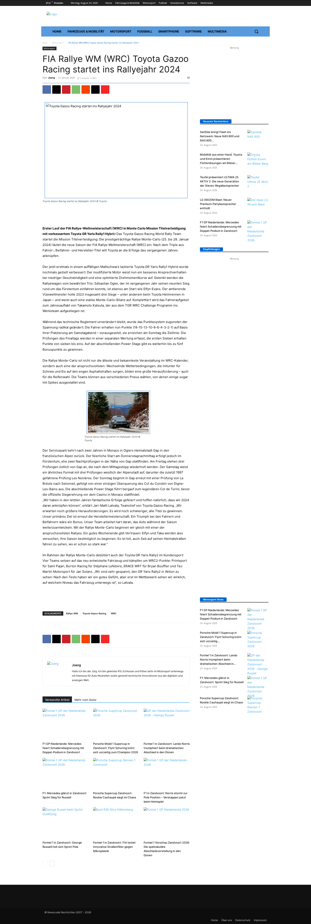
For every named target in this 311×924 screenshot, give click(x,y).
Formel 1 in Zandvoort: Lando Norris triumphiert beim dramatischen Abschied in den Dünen (167, 748)
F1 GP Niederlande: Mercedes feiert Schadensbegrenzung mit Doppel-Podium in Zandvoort (63, 748)
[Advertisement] (116, 215)
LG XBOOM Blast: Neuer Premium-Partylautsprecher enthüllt (218, 204)
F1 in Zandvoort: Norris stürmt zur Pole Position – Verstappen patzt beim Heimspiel (165, 797)
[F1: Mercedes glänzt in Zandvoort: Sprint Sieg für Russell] (66, 774)
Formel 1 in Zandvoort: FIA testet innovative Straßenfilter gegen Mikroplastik (114, 847)
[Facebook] (47, 89)
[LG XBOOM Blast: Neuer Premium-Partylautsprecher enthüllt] (257, 205)
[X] (56, 89)
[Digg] (95, 89)
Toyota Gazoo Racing (94, 613)
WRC (113, 613)
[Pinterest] (66, 89)
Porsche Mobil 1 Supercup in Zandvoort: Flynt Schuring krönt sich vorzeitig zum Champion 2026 (115, 748)
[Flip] (105, 89)
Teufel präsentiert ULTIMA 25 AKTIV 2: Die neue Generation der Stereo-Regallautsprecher (219, 181)
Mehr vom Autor (85, 699)
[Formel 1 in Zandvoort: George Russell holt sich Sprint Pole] (66, 823)
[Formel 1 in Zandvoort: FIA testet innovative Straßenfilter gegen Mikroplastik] (116, 823)
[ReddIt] (85, 89)
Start (45, 42)
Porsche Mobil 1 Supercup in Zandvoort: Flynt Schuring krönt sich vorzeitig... (220, 637)
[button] (256, 31)
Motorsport (58, 42)
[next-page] (52, 863)
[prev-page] (45, 863)
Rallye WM (72, 613)
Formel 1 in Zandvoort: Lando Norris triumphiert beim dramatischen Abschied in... (218, 659)
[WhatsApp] (76, 89)
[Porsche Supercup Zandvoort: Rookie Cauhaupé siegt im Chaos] (116, 774)
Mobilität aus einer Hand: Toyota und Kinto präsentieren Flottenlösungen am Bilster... (221, 159)
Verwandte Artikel (57, 699)
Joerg (51, 77)
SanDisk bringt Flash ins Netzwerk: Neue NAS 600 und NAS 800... (219, 136)
